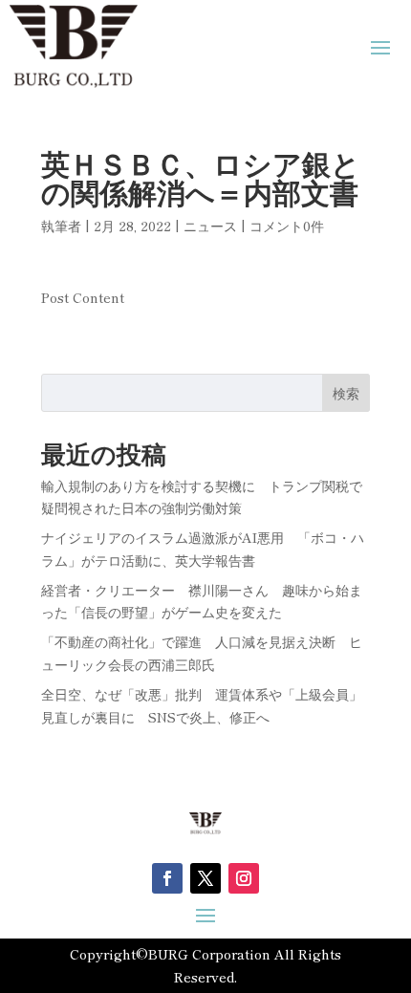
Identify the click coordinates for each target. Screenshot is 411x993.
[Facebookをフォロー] (167, 878)
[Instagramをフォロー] (243, 878)
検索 (346, 392)
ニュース (210, 225)
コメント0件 (286, 225)
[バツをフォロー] (205, 878)
